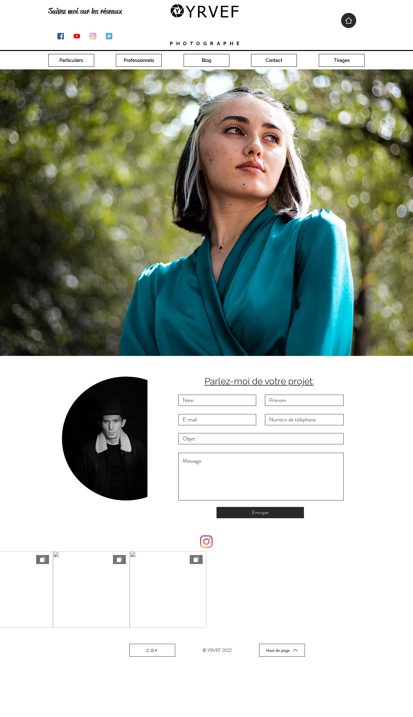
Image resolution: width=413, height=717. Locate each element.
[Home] (348, 20)
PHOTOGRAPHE (206, 43)
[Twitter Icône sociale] (109, 36)
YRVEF (213, 13)
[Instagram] (93, 36)
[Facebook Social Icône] (60, 36)
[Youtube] (77, 36)
